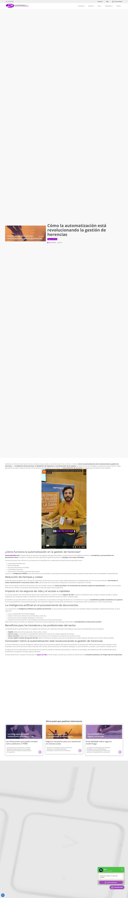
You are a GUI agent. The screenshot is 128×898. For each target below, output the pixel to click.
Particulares (81, 6)
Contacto (118, 6)
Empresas (90, 6)
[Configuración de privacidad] (3, 895)
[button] (111, 882)
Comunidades (108, 6)
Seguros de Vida (52, 239)
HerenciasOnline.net (12, 555)
